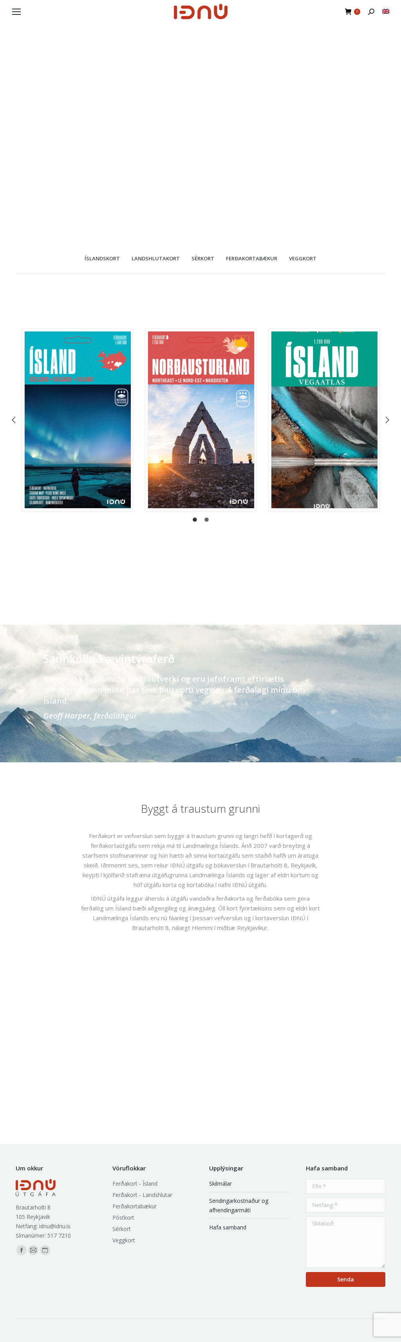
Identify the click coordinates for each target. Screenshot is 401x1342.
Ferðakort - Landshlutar (142, 1195)
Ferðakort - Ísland (134, 1183)
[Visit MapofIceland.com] (385, 11)
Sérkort (121, 1229)
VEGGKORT (302, 258)
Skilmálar (220, 1183)
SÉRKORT (202, 258)
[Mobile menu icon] (16, 11)
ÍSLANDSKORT (102, 258)
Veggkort (123, 1240)
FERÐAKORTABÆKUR (251, 258)
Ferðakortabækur (134, 1206)
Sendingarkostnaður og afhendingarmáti (238, 1205)
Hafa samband (227, 1227)
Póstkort (123, 1217)
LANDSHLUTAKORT (156, 258)
